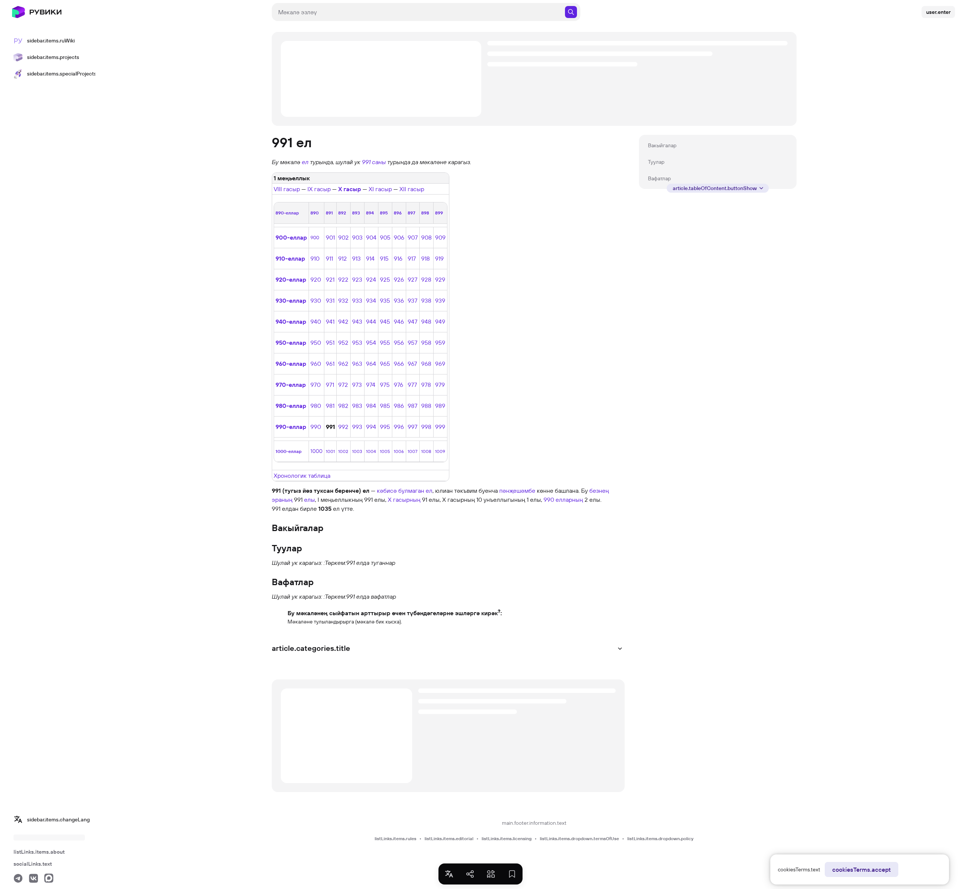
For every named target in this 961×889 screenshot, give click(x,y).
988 (426, 405)
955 (385, 342)
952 (343, 342)
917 (412, 258)
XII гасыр (411, 189)
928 (426, 279)
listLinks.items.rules (395, 838)
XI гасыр (380, 189)
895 (384, 213)
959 (440, 342)
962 (343, 363)
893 (356, 213)
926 (399, 279)
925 (385, 279)
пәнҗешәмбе (517, 490)
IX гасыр (319, 189)
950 (315, 342)
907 (413, 237)
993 (357, 426)
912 (342, 258)
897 (411, 213)
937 (412, 300)
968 (426, 363)
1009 (440, 451)
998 (426, 426)
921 (330, 279)
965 (385, 363)
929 (440, 279)
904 (371, 237)
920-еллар (291, 279)
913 (356, 258)
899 (439, 213)
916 (398, 258)
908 (426, 237)
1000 (316, 451)
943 (357, 321)
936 (399, 300)
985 (385, 405)
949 (440, 321)
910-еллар (290, 258)
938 (426, 300)
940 (315, 321)
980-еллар (291, 405)
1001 (330, 451)
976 (398, 384)
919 (439, 258)
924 (371, 279)
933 (357, 300)
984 (371, 405)
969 (440, 363)
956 (399, 342)
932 (343, 300)
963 (357, 363)
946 (399, 321)
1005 (385, 451)
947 (412, 321)
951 (330, 342)
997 (412, 426)
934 (371, 300)
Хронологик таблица (302, 475)
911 (329, 258)
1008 (426, 451)
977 (412, 384)
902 (343, 237)
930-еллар (291, 300)
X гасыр (349, 189)
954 (371, 342)
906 (399, 237)
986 (399, 405)
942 (343, 321)
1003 (357, 451)
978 (426, 384)
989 (440, 405)
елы (309, 499)
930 (315, 300)
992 (343, 426)
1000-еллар (288, 451)
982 (343, 405)
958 (426, 342)
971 (330, 384)
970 (315, 384)
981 (330, 405)
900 (314, 237)
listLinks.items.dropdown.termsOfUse (579, 838)
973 (357, 384)
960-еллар (291, 363)
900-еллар (291, 237)
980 (315, 405)
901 (330, 237)
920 (315, 279)
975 (385, 384)
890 (314, 213)
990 (315, 426)
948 (426, 321)
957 (412, 342)
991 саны (374, 162)
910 (314, 258)
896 (398, 213)
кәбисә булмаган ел (404, 490)
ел (305, 162)
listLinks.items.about (39, 851)
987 (412, 405)
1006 (399, 451)
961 (330, 363)
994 (371, 426)
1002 (343, 451)
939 (440, 300)
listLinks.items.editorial (449, 838)
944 (371, 321)
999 (440, 426)
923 (357, 279)
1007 (412, 451)
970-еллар (291, 384)
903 (357, 237)
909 (440, 237)
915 (384, 258)
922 (343, 279)
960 (315, 363)
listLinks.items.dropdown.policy (660, 838)
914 (370, 258)
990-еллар (291, 426)
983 (357, 405)
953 (357, 342)
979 (440, 384)
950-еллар (291, 342)
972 (343, 384)
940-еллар (291, 321)
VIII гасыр (287, 189)
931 (330, 300)
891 (329, 213)
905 (385, 237)
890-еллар (287, 213)
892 (342, 213)
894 (370, 213)
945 (385, 321)
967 (412, 363)
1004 (371, 451)
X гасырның (404, 499)
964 (371, 363)
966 (399, 363)
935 (385, 300)
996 (399, 426)
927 (412, 279)
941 (330, 321)
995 (385, 426)
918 (425, 258)
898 (425, 213)
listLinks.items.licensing (507, 838)
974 (370, 384)
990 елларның (563, 499)
